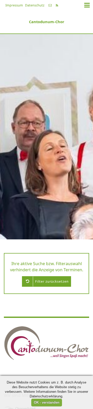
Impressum (14, 5)
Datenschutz (34, 5)
